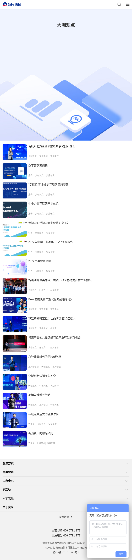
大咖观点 (32, 156)
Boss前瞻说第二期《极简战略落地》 (50, 299)
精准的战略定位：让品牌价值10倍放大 (51, 318)
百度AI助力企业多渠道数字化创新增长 (51, 146)
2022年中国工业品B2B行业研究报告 (50, 242)
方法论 (31, 424)
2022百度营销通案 (39, 261)
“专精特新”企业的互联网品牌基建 (48, 184)
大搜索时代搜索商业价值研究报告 (49, 222)
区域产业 (43, 290)
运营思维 (52, 424)
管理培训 (43, 309)
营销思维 (43, 156)
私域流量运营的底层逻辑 (43, 414)
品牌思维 (54, 290)
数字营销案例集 (38, 165)
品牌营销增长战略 (39, 394)
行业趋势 (54, 386)
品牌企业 (54, 328)
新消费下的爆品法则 (40, 433)
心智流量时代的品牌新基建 (44, 356)
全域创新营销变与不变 (42, 375)
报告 (30, 175)
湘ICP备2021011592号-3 (66, 552)
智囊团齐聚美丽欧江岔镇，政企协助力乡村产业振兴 (60, 280)
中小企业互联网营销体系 (43, 203)
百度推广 (54, 156)
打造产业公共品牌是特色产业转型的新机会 (54, 337)
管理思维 (54, 309)
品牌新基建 (33, 367)
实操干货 (50, 175)
